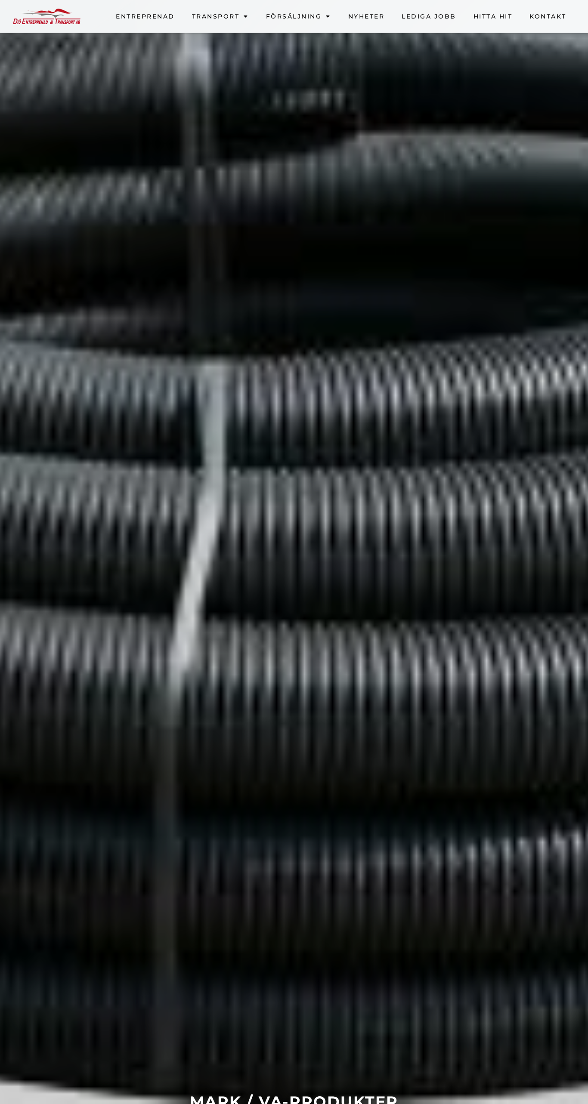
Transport (216, 16)
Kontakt (547, 16)
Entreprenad (145, 16)
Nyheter (366, 16)
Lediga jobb (429, 16)
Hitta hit (493, 16)
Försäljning (294, 16)
